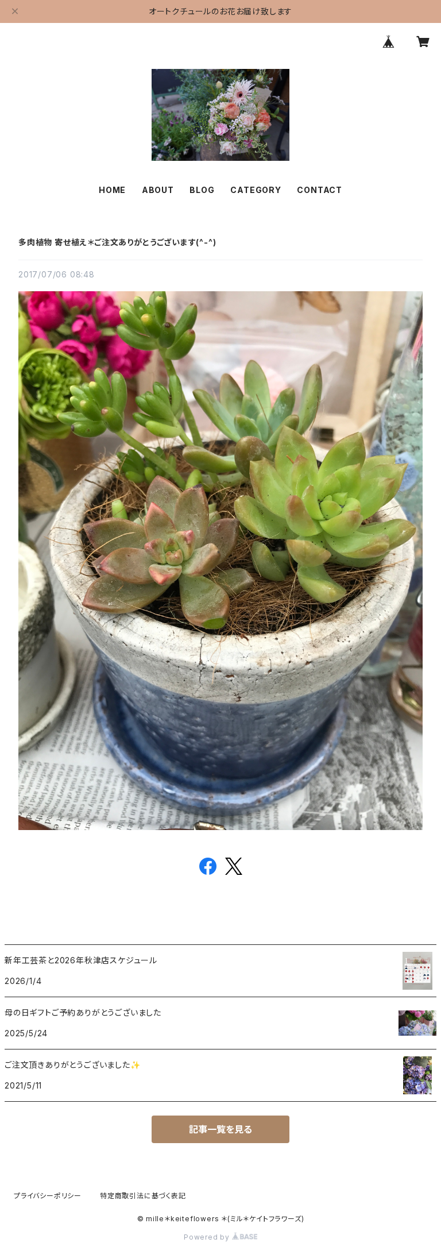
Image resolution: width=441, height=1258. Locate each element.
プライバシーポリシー (48, 1195)
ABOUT (158, 190)
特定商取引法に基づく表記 (143, 1195)
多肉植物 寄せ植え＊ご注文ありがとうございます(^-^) (117, 242)
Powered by (208, 1237)
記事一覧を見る (220, 1129)
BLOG (201, 190)
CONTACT (319, 190)
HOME (112, 190)
